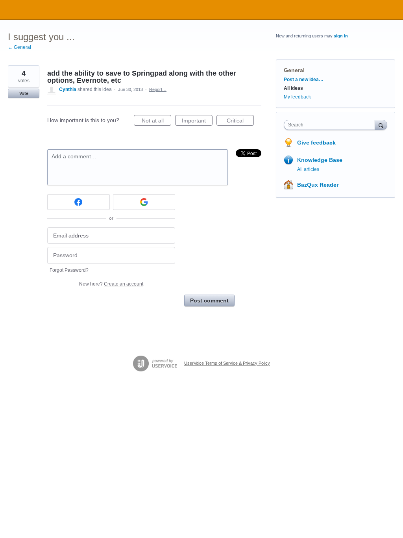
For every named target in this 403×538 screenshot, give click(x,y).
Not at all (156, 121)
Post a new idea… (304, 79)
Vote (23, 93)
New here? (111, 284)
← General (19, 47)
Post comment (209, 300)
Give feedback (316, 142)
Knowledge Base (319, 160)
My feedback (297, 97)
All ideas (293, 88)
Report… (157, 89)
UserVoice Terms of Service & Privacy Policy (227, 363)
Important (197, 121)
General (294, 70)
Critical (240, 121)
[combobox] (331, 125)
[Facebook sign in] (78, 202)
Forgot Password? (69, 270)
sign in (341, 35)
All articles (308, 169)
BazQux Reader (317, 185)
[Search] (381, 125)
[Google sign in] (144, 202)
